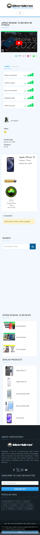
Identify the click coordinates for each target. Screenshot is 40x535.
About (9, 523)
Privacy (24, 523)
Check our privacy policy (18, 529)
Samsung (26, 501)
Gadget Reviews (8, 501)
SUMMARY (15, 66)
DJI (3, 509)
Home (5, 523)
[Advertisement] (17, 281)
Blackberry (29, 509)
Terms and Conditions (18, 523)
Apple (18, 501)
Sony (22, 505)
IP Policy (28, 523)
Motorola (11, 509)
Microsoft (14, 505)
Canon (5, 505)
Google (29, 505)
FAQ (12, 523)
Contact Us (33, 523)
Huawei (20, 509)
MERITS (7, 66)
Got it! (20, 532)
